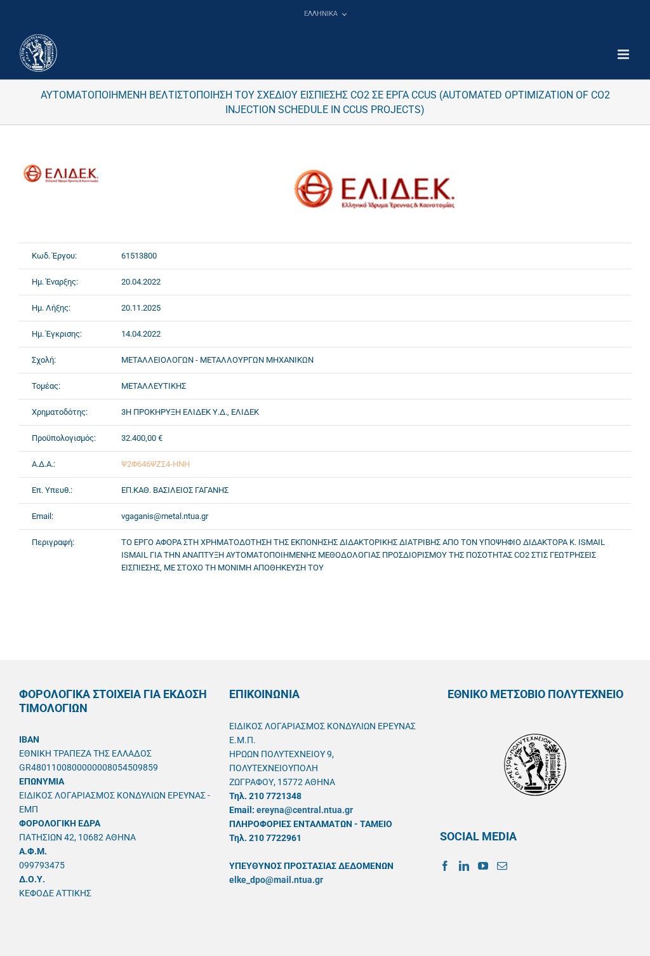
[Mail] (502, 866)
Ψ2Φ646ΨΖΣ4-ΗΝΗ (155, 464)
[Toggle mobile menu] (624, 54)
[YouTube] (483, 866)
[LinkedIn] (464, 866)
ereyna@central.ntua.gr (304, 810)
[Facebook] (445, 866)
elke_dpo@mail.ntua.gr (276, 880)
